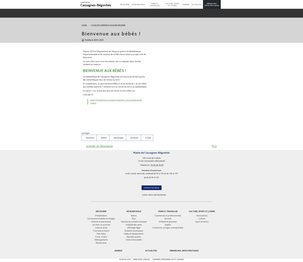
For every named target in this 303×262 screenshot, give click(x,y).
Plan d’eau (101, 233)
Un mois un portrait (101, 224)
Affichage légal (133, 227)
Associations (201, 215)
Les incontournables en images (101, 218)
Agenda (118, 250)
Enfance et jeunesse (168, 221)
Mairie (134, 215)
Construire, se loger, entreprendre (167, 227)
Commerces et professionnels (168, 215)
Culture (202, 218)
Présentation (101, 215)
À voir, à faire (101, 236)
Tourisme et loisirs (101, 230)
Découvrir (101, 211)
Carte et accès (101, 227)
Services (168, 218)
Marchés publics (134, 236)
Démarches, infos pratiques (184, 250)
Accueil (84, 25)
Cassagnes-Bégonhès (95, 4)
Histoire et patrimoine (101, 221)
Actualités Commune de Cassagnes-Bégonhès (108, 25)
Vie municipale (133, 211)
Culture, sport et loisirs (202, 211)
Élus (134, 218)
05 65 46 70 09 (157, 165)
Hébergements (101, 239)
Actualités (151, 250)
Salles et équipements (133, 233)
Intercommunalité (134, 239)
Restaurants (101, 243)
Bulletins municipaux (134, 230)
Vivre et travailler (168, 211)
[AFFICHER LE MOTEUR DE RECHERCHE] (222, 4)
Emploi (168, 224)
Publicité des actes (134, 224)
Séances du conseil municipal (134, 221)
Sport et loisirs (201, 221)
